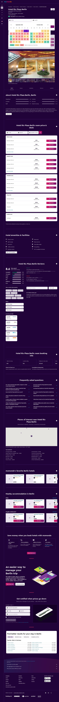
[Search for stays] (1, 8)
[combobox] (19, 608)
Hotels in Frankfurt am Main (37, 642)
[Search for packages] (1, 12)
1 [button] (16, 30)
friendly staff (20, 290)
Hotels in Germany (23, 6)
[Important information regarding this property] (56, 354)
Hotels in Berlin (29, 6)
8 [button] (16, 33)
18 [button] (24, 36)
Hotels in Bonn (10, 650)
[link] (18, 507)
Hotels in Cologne (35, 644)
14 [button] (13, 36)
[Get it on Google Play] (47, 678)
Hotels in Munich (10, 642)
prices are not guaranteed (31, 661)
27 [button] (11, 41)
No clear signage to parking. (33, 279)
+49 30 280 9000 (11, 14)
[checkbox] (11, 317)
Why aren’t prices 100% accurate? (14, 668)
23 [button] (19, 39)
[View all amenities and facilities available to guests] (56, 235)
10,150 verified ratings (19, 16)
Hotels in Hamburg (10, 644)
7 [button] (39, 33)
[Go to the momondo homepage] (8, 1)
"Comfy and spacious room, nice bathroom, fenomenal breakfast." (40, 271)
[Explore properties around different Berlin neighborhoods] (56, 494)
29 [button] (16, 41)
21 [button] (13, 39)
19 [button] (27, 36)
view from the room (10, 295)
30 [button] (19, 41)
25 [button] (24, 39)
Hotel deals (10, 6)
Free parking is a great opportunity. (35, 269)
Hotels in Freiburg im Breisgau (37, 647)
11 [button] (24, 33)
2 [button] (19, 30)
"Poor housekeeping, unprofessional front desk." (37, 280)
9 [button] (19, 33)
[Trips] (1, 18)
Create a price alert (48, 545)
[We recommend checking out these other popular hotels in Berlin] (56, 471)
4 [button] (31, 33)
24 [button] (22, 39)
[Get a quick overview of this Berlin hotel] (56, 95)
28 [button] (13, 41)
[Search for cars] (1, 10)
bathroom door (18, 295)
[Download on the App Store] (47, 681)
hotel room (15, 290)
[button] (2, 2)
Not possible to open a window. (34, 277)
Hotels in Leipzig (35, 650)
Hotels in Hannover (35, 649)
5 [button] (27, 30)
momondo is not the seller (12, 664)
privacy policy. (26, 622)
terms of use (20, 622)
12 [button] (27, 33)
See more (55, 497)
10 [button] (22, 33)
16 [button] (19, 36)
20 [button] (11, 39)
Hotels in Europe (16, 6)
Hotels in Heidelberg (11, 649)
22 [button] (16, 39)
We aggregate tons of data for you (14, 666)
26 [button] (27, 39)
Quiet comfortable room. (33, 272)
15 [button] (16, 36)
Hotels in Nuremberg (11, 647)
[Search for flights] (1, 5)
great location (8, 290)
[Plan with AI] (1, 15)
